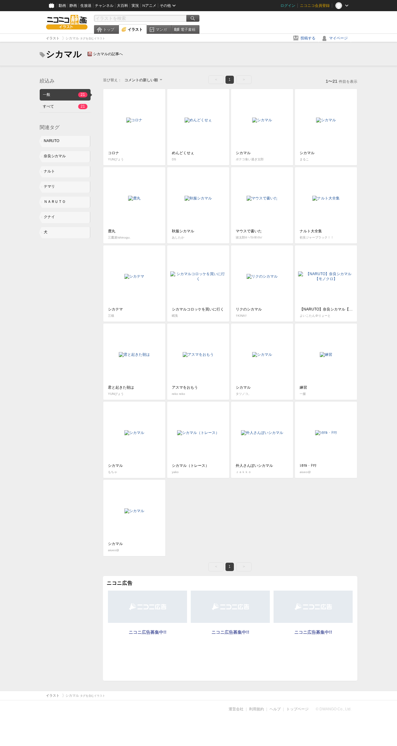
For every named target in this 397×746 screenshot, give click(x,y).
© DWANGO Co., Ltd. (333, 709)
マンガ (161, 29)
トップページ (297, 709)
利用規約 (256, 709)
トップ (108, 29)
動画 (62, 5)
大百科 (122, 5)
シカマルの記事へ (108, 54)
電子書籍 (188, 29)
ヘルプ (275, 709)
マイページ (338, 38)
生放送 (85, 5)
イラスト (135, 29)
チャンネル (104, 5)
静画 (73, 5)
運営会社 (236, 709)
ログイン (287, 5)
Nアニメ (149, 5)
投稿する (308, 38)
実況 (135, 5)
